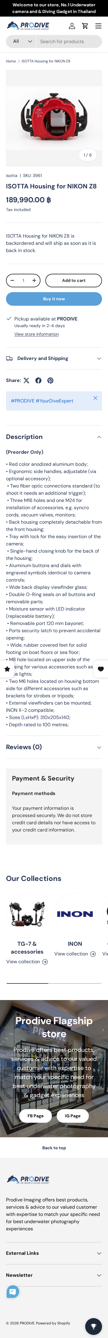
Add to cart (74, 280)
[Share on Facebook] (38, 380)
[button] (85, 26)
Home (11, 61)
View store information (36, 334)
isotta (11, 175)
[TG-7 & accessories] (27, 914)
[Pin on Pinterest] (50, 380)
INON (75, 944)
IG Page (72, 1116)
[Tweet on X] (26, 380)
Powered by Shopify (53, 1323)
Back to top (54, 1147)
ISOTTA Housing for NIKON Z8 (46, 61)
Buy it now (54, 298)
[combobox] (54, 41)
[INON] (75, 914)
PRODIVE (27, 1323)
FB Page (36, 1116)
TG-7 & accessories (27, 947)
